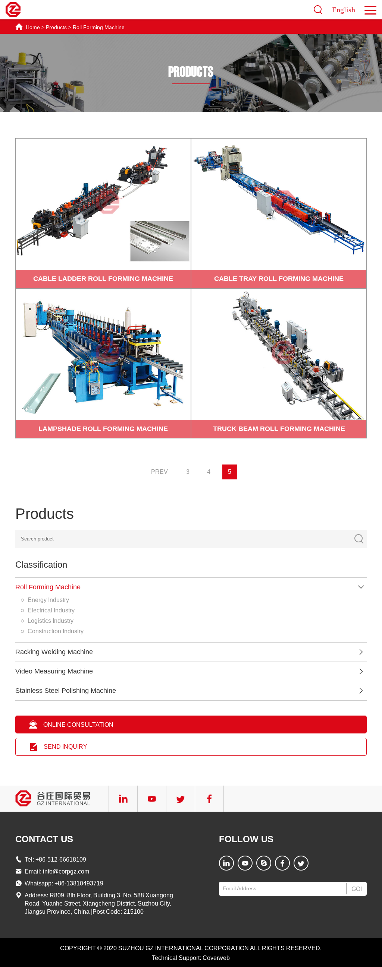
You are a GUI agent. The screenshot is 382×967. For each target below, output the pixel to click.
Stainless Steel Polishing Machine (65, 690)
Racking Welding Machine (54, 652)
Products (56, 27)
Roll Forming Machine (99, 27)
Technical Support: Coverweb (191, 958)
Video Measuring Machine (54, 671)
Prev (159, 472)
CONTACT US (44, 839)
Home (33, 27)
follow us (246, 839)
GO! (356, 889)
